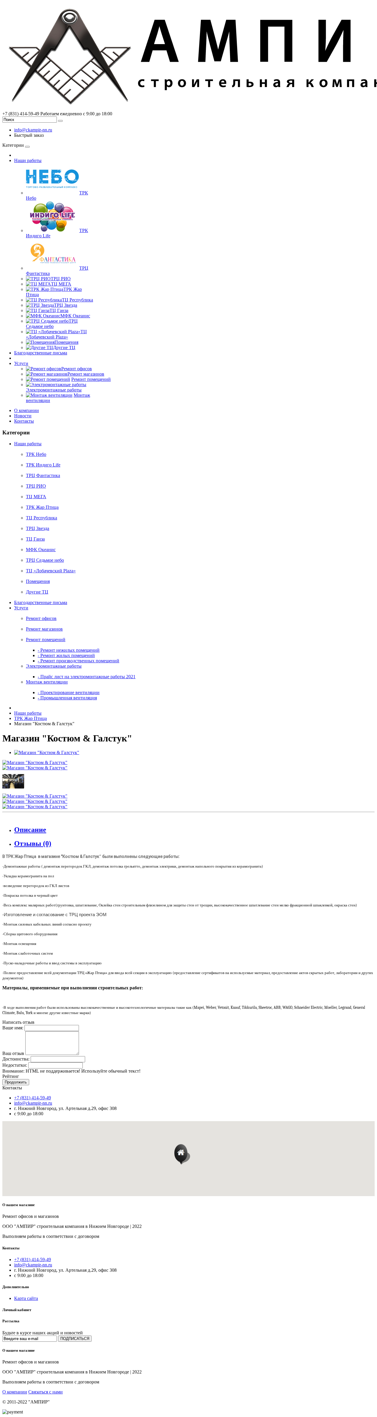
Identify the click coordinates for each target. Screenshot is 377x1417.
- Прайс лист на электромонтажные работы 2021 (86, 676)
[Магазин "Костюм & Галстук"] (46, 752)
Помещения (38, 581)
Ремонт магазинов (44, 628)
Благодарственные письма (40, 352)
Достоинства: (15, 1058)
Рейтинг (10, 1076)
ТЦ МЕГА (36, 496)
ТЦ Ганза (35, 538)
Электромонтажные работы (54, 666)
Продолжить (16, 1082)
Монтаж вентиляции (47, 681)
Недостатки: (14, 1065)
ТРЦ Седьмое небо (45, 560)
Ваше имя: (12, 1027)
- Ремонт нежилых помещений (69, 650)
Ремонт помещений (45, 639)
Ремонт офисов (41, 618)
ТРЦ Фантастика (43, 475)
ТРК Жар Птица (42, 507)
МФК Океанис (41, 549)
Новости (23, 415)
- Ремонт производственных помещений (78, 660)
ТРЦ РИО (36, 486)
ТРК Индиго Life (43, 464)
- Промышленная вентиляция (67, 697)
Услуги (21, 363)
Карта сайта (26, 1298)
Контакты (24, 421)
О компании (26, 410)
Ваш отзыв (13, 1053)
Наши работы (28, 160)
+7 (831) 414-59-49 (32, 1097)
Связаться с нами (45, 1391)
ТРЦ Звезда (37, 528)
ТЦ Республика (41, 517)
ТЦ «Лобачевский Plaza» (51, 570)
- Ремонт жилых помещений (66, 655)
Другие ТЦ (37, 591)
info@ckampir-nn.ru (33, 129)
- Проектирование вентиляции (69, 692)
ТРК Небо (36, 454)
